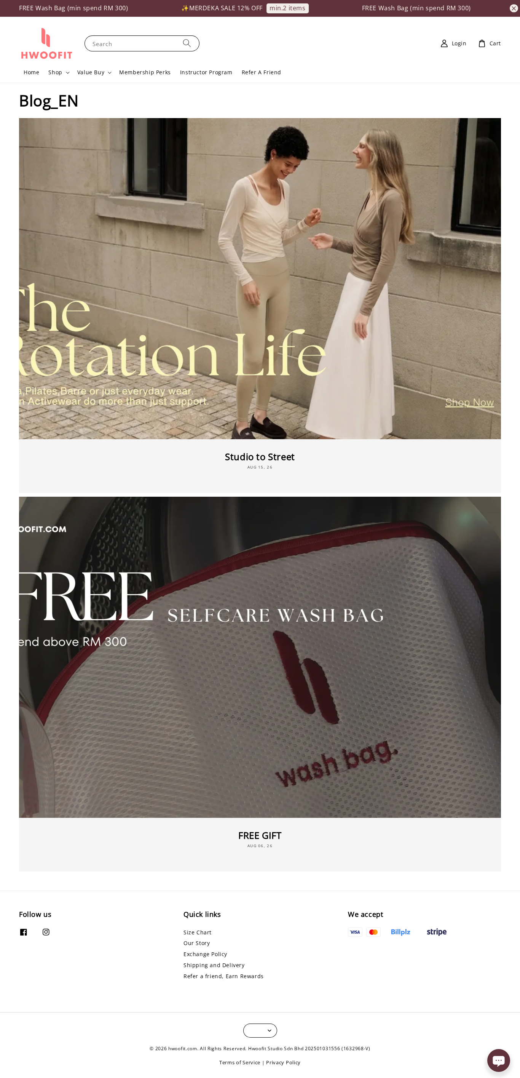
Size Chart (197, 932)
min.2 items (254, 8)
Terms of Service (239, 1062)
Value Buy (90, 72)
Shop (55, 72)
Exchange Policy (205, 954)
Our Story (196, 943)
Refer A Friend (261, 72)
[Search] (187, 43)
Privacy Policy (283, 1062)
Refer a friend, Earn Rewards (223, 976)
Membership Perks (145, 72)
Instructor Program (206, 72)
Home (31, 72)
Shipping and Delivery (214, 965)
